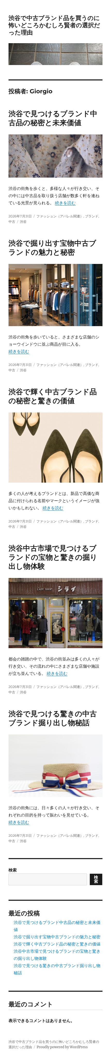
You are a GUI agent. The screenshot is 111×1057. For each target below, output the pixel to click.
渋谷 (23, 221)
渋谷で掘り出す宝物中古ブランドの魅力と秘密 (52, 247)
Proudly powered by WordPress (62, 1047)
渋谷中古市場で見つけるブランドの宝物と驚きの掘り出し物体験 (53, 557)
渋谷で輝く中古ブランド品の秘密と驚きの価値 (53, 396)
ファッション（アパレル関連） (59, 216)
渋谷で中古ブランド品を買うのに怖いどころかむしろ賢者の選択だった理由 (54, 25)
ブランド (91, 216)
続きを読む (65, 202)
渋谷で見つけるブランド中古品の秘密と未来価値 (53, 118)
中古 (12, 221)
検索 (13, 869)
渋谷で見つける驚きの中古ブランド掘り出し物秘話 (53, 718)
